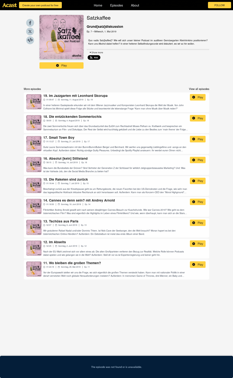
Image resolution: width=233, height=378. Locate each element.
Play (64, 65)
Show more (97, 52)
